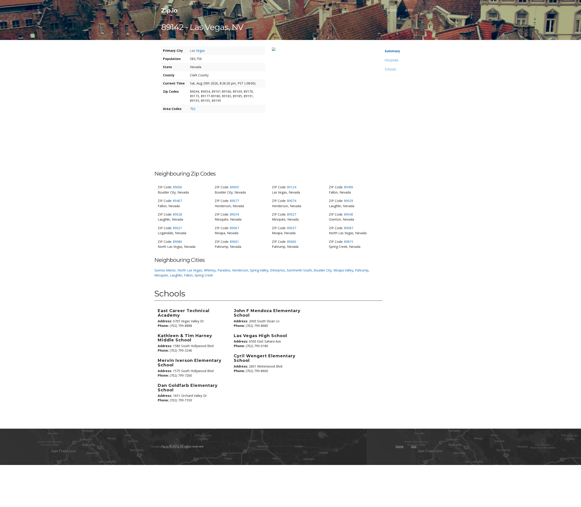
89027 (291, 214)
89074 (291, 201)
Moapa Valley (343, 270)
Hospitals (392, 60)
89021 (177, 228)
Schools (390, 69)
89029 (348, 201)
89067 (234, 228)
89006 (177, 187)
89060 (291, 241)
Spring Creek (203, 275)
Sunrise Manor (165, 270)
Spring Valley (259, 270)
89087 (348, 228)
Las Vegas (197, 50)
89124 (291, 187)
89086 (177, 241)
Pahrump (361, 270)
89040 (348, 214)
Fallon (188, 275)
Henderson (240, 270)
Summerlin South (299, 270)
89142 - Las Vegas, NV (202, 27)
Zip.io (169, 10)
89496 (348, 187)
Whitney (210, 270)
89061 (234, 241)
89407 (177, 201)
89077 (234, 201)
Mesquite (161, 275)
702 (192, 109)
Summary (392, 51)
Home (392, 10)
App (409, 10)
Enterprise (277, 270)
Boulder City (323, 270)
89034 (234, 214)
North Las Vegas (189, 270)
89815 (348, 241)
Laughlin (176, 275)
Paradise (223, 270)
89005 (234, 187)
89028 (177, 214)
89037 (291, 228)
